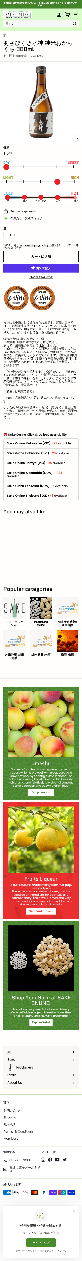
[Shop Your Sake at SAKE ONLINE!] (41, 958)
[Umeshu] (41, 724)
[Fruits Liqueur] (41, 840)
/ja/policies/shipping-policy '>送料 (35, 245)
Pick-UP (9, 1124)
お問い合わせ (12, 1110)
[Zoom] (76, 137)
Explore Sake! (41, 1022)
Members (10, 1138)
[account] (58, 14)
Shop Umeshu (42, 792)
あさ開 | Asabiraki (15, 56)
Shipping (9, 1117)
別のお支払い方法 (41, 277)
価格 (6, 148)
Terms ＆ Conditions (18, 1131)
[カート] (67, 14)
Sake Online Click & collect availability (37, 434)
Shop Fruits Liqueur (41, 911)
